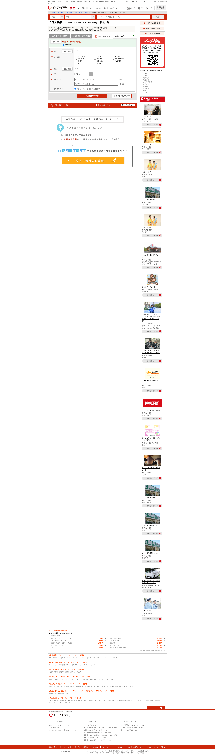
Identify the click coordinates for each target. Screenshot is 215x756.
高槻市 (57, 679)
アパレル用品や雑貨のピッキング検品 (151, 439)
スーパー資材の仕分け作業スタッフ (151, 382)
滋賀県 (67, 672)
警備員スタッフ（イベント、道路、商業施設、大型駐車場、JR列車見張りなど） (151, 318)
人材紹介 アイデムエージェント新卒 (95, 737)
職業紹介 (81, 61)
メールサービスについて (147, 747)
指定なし (79, 89)
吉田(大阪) (68, 45)
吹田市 (79, 679)
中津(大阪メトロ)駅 (121, 686)
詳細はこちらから (153, 124)
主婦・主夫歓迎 (70, 700)
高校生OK (79, 700)
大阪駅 (51, 686)
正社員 (117, 56)
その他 (99, 63)
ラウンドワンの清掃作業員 (151, 410)
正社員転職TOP (54, 727)
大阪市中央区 (102, 679)
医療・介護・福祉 (93, 657)
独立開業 (118, 61)
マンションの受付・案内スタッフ (151, 469)
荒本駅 (60, 693)
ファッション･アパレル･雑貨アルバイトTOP (63, 730)
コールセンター (53, 665)
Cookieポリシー (121, 747)
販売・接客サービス (55, 657)
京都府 (61, 672)
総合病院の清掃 (147, 172)
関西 (70, 12)
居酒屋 (75, 665)
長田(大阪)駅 (52, 693)
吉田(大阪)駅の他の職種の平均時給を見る (152, 650)
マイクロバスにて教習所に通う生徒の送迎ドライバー (151, 352)
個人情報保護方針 (133, 747)
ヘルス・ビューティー (120, 657)
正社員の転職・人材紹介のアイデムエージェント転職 (100, 735)
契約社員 (81, 59)
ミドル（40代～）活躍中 (56, 700)
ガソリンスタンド (84, 665)
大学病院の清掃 (147, 227)
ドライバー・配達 (106, 657)
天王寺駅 (96, 686)
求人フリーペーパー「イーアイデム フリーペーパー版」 (101, 727)
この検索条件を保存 (122, 96)
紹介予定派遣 (119, 59)
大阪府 (76, 12)
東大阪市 (51, 679)
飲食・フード (66, 657)
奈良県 (72, 672)
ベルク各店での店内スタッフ (151, 256)
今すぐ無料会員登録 (93, 160)
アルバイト (81, 56)
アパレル (69, 665)
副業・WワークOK (127, 700)
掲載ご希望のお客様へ (160, 1)
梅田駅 (63, 686)
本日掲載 (88, 89)
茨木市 (68, 679)
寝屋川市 (85, 679)
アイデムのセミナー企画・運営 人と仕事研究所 (98, 732)
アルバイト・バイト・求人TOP (58, 12)
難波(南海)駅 (70, 686)
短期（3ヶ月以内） (110, 700)
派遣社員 (100, 59)
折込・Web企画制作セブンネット (131, 730)
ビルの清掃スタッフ (149, 287)
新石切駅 (66, 693)
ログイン (161, 7)
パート (99, 56)
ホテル (93, 665)
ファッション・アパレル (79, 657)
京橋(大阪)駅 (89, 686)
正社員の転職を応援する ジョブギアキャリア (98, 740)
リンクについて (95, 747)
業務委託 (100, 61)
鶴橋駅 (131, 686)
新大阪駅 (56, 686)
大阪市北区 (93, 679)
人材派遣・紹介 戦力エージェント (132, 727)
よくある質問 (133, 1)
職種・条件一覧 (155, 700)
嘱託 (79, 63)
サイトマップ (145, 1)
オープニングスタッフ (96, 700)
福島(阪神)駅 (79, 686)
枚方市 (63, 679)
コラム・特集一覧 (64, 702)
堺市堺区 (110, 679)
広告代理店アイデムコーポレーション (132, 725)
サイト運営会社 (161, 747)
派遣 (118, 700)
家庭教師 (62, 665)
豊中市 (74, 679)
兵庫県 (56, 672)
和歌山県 (78, 672)
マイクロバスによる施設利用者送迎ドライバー (151, 582)
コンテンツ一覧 (53, 702)
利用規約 (86, 747)
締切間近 (97, 89)
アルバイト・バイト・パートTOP (59, 725)
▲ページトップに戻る (156, 708)
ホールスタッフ (147, 144)
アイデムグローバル (90, 725)
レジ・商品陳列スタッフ (150, 199)
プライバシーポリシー (108, 747)
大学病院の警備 (147, 610)
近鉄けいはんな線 (84, 12)
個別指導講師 (146, 116)
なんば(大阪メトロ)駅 (107, 686)
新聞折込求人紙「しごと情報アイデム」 (96, 730)
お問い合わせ (78, 747)
